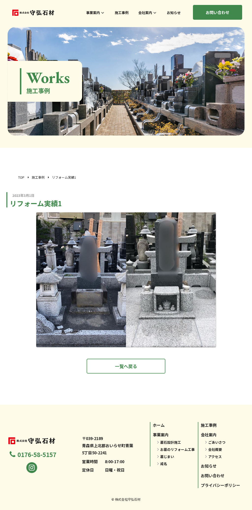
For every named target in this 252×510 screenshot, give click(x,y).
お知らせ (174, 12)
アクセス (215, 456)
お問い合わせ (217, 12)
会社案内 (145, 12)
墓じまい (167, 456)
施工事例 (121, 12)
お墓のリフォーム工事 (177, 449)
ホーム (159, 425)
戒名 (163, 463)
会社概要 (215, 449)
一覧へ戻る (126, 366)
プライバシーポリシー (220, 485)
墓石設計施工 (170, 442)
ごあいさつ (216, 442)
